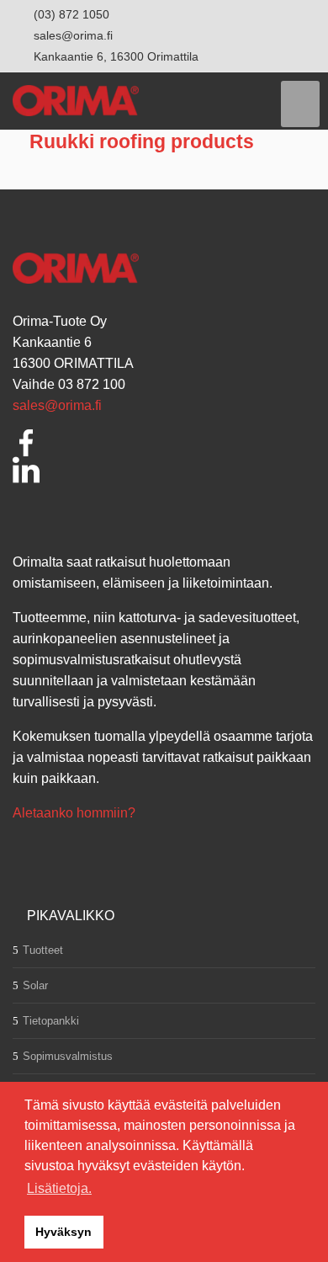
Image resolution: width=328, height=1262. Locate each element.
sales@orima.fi (57, 405)
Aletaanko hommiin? (74, 812)
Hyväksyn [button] (63, 1231)
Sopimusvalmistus (68, 1056)
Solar (35, 985)
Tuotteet (43, 950)
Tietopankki (51, 1020)
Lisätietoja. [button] (59, 1188)
